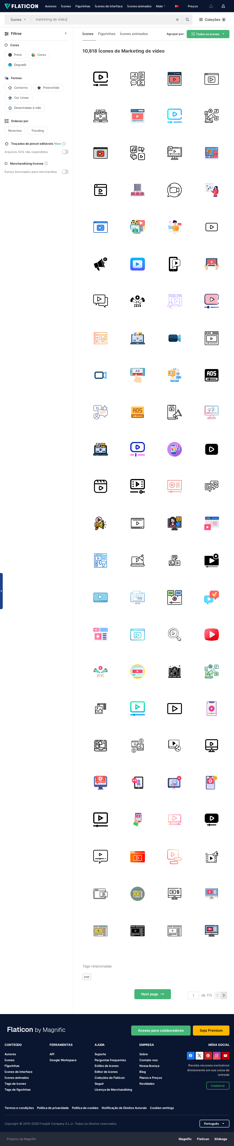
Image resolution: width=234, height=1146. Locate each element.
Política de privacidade (53, 1108)
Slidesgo (220, 1139)
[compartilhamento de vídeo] (137, 560)
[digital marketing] (137, 301)
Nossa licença (149, 1066)
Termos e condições (19, 1108)
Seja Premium (211, 1030)
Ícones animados (139, 6)
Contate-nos (148, 1060)
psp (86, 976)
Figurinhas (82, 6)
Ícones (66, 6)
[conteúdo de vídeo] (137, 671)
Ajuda (100, 1045)
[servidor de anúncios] (137, 190)
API (52, 1054)
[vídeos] (137, 523)
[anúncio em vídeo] (211, 745)
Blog (142, 1072)
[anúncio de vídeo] (100, 597)
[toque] (174, 708)
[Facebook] (191, 1056)
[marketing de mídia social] (100, 412)
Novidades (146, 1083)
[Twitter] (199, 1056)
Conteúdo (13, 1045)
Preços (193, 6)
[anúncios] (137, 412)
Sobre (143, 1054)
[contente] (137, 78)
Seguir (99, 1083)
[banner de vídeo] (100, 893)
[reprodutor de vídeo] (174, 486)
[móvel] (137, 375)
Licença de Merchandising (113, 1089)
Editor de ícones (106, 1072)
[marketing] (174, 856)
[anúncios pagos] (137, 745)
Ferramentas (61, 1045)
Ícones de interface (109, 6)
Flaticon (203, 1139)
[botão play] (211, 227)
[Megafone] (211, 116)
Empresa (146, 1045)
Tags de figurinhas (18, 1089)
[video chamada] (174, 227)
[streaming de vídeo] (211, 782)
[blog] (100, 634)
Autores (50, 6)
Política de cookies (85, 1108)
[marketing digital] (100, 116)
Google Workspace (63, 1060)
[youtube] (137, 264)
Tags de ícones (15, 1083)
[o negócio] (174, 671)
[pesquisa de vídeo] (174, 634)
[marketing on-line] (100, 745)
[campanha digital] (137, 227)
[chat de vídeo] (174, 190)
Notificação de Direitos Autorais (124, 1108)
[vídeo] (211, 78)
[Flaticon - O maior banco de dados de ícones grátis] (21, 6)
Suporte (100, 1054)
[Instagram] (217, 1056)
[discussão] (211, 486)
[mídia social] (174, 264)
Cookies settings (162, 1108)
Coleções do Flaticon (110, 1077)
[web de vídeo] (211, 523)
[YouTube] (225, 1056)
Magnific (185, 1139)
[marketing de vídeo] (100, 78)
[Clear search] (177, 20)
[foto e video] (100, 708)
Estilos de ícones (107, 1066)
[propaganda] (211, 375)
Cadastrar (218, 1085)
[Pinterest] (208, 1056)
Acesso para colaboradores (161, 1030)
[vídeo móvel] (137, 819)
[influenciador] (174, 523)
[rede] (211, 597)
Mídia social (218, 1045)
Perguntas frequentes (110, 1060)
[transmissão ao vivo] (174, 375)
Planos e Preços (150, 1077)
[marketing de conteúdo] (137, 153)
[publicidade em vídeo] (100, 190)
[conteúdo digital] (100, 338)
